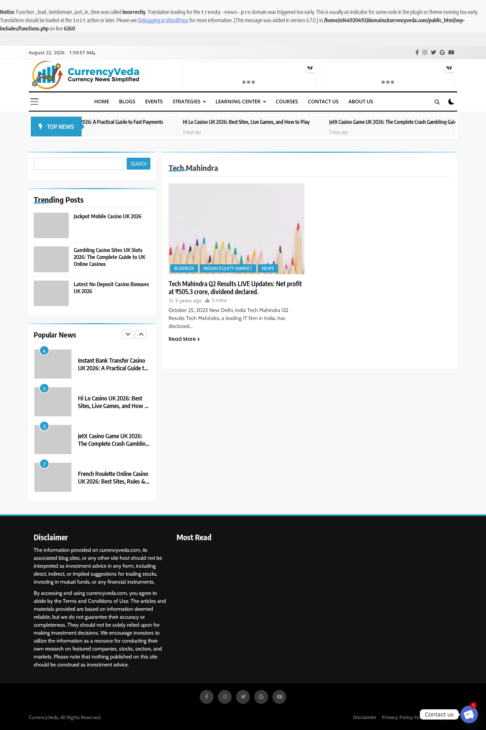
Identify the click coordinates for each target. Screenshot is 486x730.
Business (184, 268)
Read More (182, 339)
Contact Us (323, 101)
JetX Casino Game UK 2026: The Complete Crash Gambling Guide (364, 122)
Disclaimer (365, 717)
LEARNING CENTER (238, 101)
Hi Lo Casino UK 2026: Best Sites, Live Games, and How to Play (215, 122)
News (268, 268)
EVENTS (154, 101)
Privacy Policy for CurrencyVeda (418, 717)
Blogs (127, 101)
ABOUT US (360, 101)
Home (101, 101)
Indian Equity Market (228, 268)
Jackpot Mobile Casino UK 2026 (108, 216)
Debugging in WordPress (163, 20)
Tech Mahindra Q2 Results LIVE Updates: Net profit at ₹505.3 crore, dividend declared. (235, 287)
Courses (287, 101)
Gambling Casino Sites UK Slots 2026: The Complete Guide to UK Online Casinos (109, 256)
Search (138, 164)
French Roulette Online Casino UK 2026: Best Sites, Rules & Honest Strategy (113, 481)
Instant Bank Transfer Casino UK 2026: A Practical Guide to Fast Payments (112, 367)
